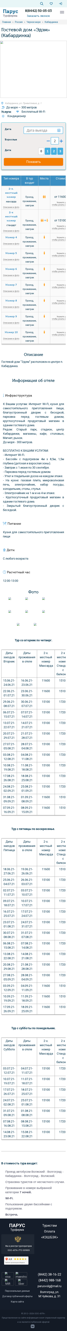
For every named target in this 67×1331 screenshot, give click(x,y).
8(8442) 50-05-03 (38, 11)
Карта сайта (17, 1301)
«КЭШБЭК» (49, 1237)
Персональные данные (17, 1291)
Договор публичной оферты (17, 1296)
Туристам (49, 1225)
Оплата (49, 1231)
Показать (33, 162)
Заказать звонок (38, 16)
